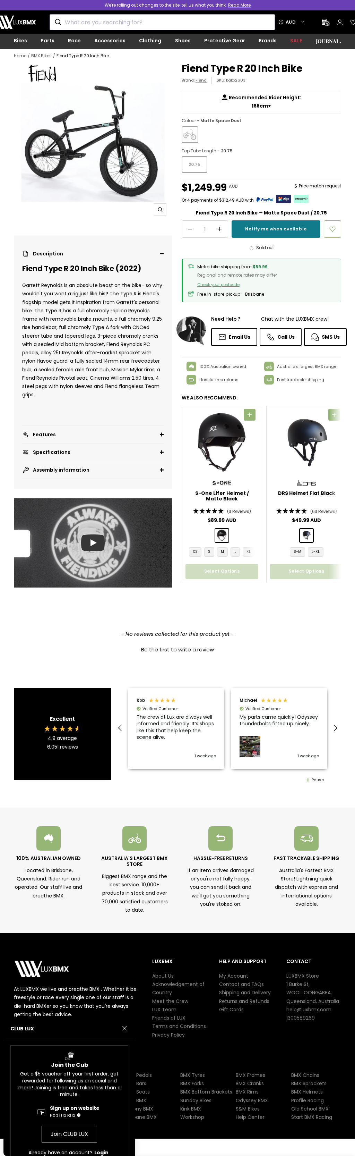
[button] (93, 254)
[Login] (340, 22)
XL (248, 551)
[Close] (124, 1028)
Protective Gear (224, 40)
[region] (228, 728)
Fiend (201, 80)
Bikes (20, 40)
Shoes (183, 40)
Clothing (150, 40)
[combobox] (162, 22)
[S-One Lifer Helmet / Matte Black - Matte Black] (222, 535)
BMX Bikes (41, 56)
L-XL (316, 551)
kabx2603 (235, 80)
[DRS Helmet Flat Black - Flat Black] (306, 535)
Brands (268, 40)
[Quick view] (250, 415)
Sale (296, 40)
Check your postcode (218, 284)
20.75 (194, 164)
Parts (47, 40)
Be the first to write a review (177, 649)
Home (20, 56)
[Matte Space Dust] (190, 134)
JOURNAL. (328, 40)
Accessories (109, 40)
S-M (297, 551)
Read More (239, 5)
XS (195, 551)
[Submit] (57, 22)
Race (74, 40)
